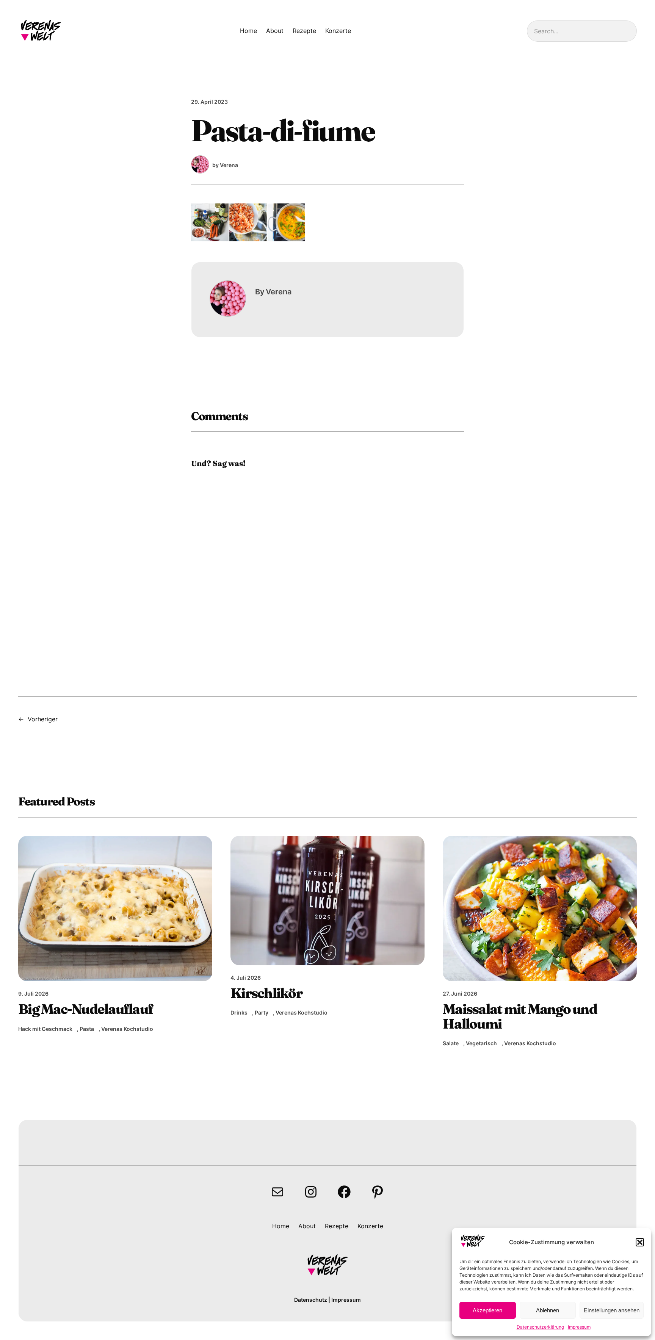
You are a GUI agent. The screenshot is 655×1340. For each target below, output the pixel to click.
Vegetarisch (481, 1043)
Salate (451, 1043)
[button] (640, 1242)
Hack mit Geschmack (45, 1029)
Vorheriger (43, 719)
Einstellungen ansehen (611, 1310)
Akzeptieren (487, 1310)
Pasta (87, 1029)
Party (261, 1012)
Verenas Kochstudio (127, 1029)
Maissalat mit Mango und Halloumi (520, 1016)
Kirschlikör (266, 993)
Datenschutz (310, 1299)
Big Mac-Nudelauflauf (85, 1009)
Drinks (239, 1012)
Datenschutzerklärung (540, 1327)
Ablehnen (547, 1310)
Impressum (579, 1327)
